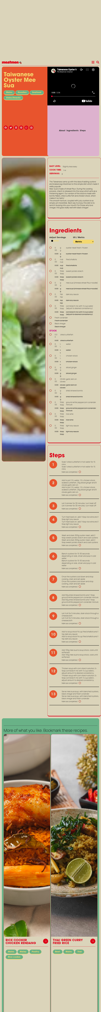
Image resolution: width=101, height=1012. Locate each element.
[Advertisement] (24, 480)
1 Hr (64, 170)
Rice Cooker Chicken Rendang (21, 941)
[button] (6, 128)
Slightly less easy (70, 166)
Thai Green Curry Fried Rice (68, 941)
